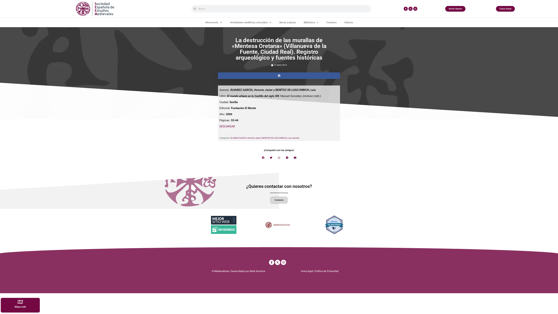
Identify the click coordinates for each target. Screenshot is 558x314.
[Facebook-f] (406, 9)
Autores (295, 138)
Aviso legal (307, 271)
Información (211, 22)
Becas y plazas (287, 22)
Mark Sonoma (257, 271)
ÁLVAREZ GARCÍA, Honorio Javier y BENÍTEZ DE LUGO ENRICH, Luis (260, 138)
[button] (279, 75)
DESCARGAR (227, 126)
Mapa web (20, 306)
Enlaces (349, 22)
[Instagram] (415, 9)
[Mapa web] (20, 301)
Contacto (332, 22)
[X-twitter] (410, 9)
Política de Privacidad (326, 271)
